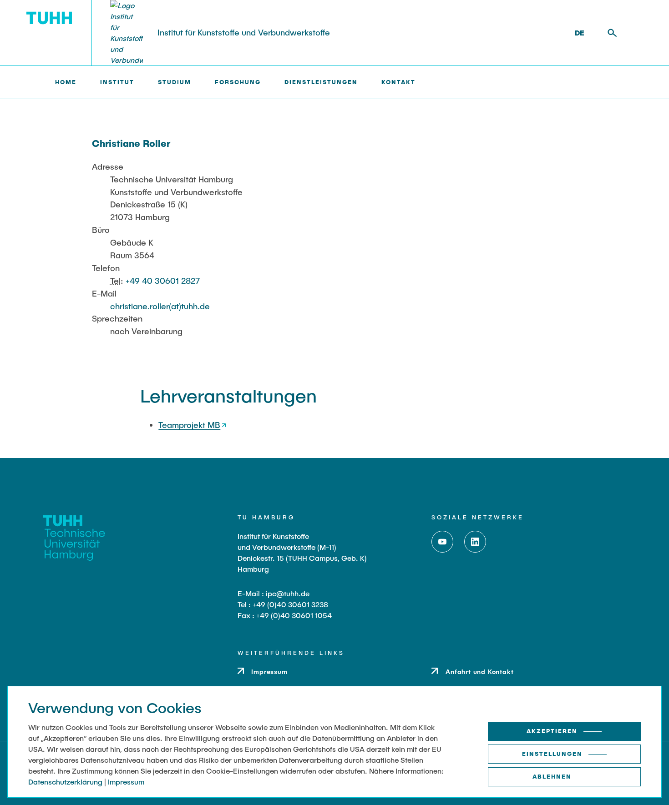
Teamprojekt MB (189, 425)
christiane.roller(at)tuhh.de (160, 306)
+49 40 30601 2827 (163, 281)
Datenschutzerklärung (65, 781)
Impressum (126, 781)
